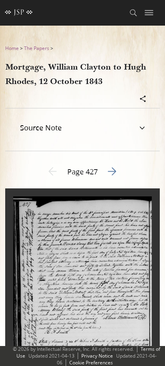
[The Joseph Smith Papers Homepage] (19, 12)
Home (12, 48)
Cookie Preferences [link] (91, 362)
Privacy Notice (97, 355)
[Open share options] (143, 99)
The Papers (36, 48)
